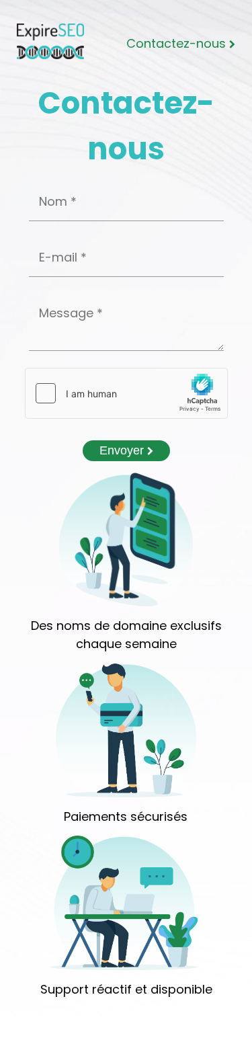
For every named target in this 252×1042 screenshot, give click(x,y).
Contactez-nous (177, 43)
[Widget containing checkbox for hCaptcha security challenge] (126, 393)
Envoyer (123, 450)
